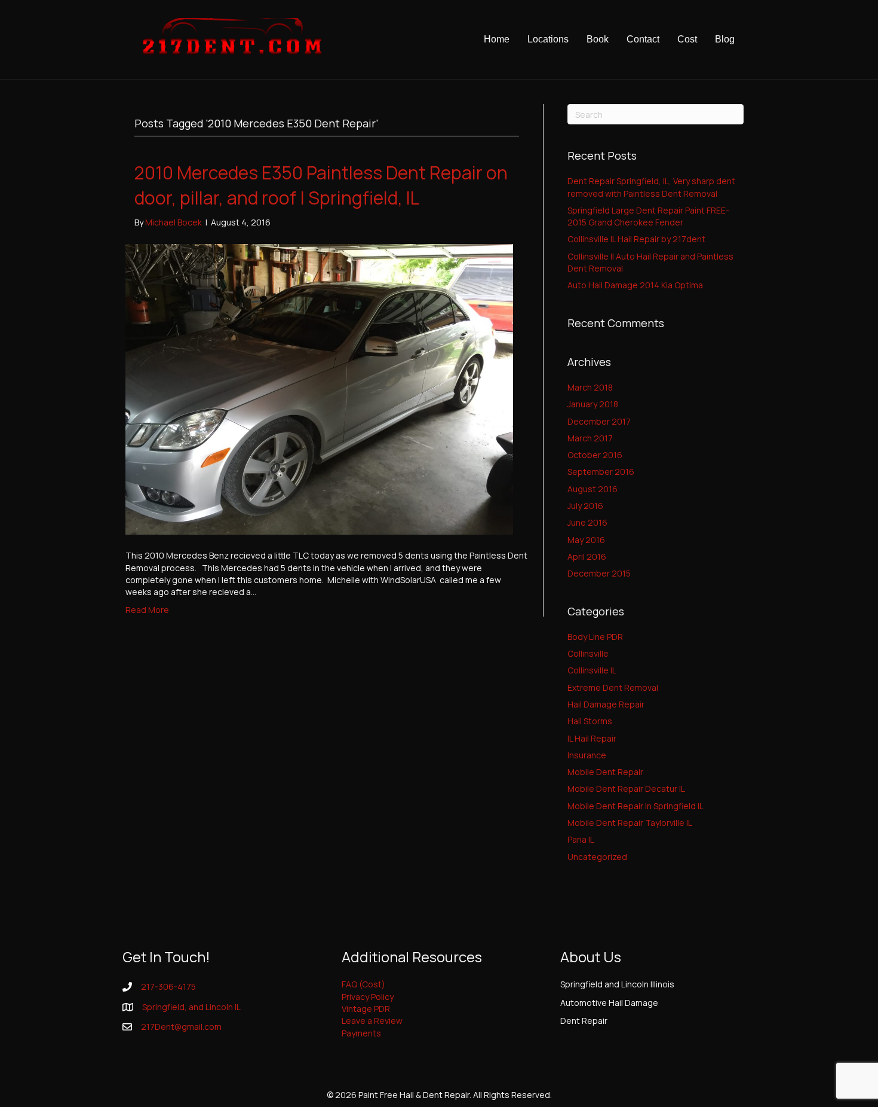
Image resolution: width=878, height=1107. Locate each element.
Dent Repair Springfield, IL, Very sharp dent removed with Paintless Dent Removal (651, 187)
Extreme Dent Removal (612, 687)
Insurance (586, 755)
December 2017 (599, 421)
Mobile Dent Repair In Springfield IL (635, 806)
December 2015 (599, 573)
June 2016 (587, 522)
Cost (687, 39)
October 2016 (594, 455)
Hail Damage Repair (605, 704)
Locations (548, 39)
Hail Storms (589, 721)
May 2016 (586, 539)
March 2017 (590, 438)
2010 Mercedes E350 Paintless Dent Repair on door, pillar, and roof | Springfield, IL (321, 185)
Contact (643, 39)
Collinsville (588, 653)
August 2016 (592, 489)
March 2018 (590, 387)
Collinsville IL (591, 670)
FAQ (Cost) (363, 984)
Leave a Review (372, 1020)
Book (598, 39)
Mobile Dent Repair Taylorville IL (629, 822)
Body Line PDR (595, 636)
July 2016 (585, 505)
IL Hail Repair (591, 738)
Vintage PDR (366, 1008)
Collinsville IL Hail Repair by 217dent (636, 239)
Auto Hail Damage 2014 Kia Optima (635, 285)
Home (496, 39)
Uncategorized (597, 856)
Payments (361, 1033)
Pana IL (580, 839)
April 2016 (586, 556)
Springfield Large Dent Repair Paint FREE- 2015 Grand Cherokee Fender (648, 216)
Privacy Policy (368, 996)
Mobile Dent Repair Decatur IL (626, 788)
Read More (147, 609)
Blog (725, 39)
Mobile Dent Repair (605, 771)
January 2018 (592, 404)
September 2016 (600, 471)
